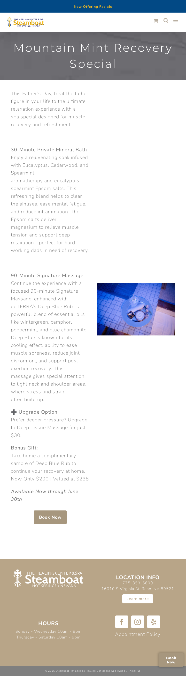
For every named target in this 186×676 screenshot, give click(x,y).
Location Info (138, 577)
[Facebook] (121, 621)
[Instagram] (137, 621)
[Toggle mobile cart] (156, 20)
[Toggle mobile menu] (176, 20)
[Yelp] (153, 621)
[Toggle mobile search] (166, 20)
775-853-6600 (138, 583)
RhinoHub (134, 671)
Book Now (171, 659)
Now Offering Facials (93, 6)
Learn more (137, 598)
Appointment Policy (137, 634)
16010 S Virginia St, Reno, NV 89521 (137, 589)
